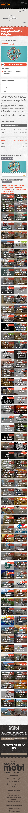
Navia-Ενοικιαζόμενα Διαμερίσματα (7, 529)
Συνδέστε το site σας (14, 795)
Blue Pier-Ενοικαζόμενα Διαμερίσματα (7, 547)
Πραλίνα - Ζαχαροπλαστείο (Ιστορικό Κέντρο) (7, 428)
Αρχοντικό (8, 91)
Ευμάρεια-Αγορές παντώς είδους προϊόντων (21, 474)
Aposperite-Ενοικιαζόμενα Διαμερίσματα (7, 364)
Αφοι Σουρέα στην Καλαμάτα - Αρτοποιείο (8, 382)
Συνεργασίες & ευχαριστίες (13, 797)
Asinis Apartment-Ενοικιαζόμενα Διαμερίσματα (21, 437)
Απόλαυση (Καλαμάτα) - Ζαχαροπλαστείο (20, 382)
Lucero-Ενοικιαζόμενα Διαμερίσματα (20, 236)
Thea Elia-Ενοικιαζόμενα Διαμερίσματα (20, 713)
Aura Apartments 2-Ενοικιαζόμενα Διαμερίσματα (21, 602)
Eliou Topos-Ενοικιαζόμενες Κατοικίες (7, 703)
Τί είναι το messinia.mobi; (14, 793)
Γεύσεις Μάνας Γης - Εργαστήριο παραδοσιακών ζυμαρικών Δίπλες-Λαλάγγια (20, 536)
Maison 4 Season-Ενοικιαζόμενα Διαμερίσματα (7, 612)
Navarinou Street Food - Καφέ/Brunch (7, 630)
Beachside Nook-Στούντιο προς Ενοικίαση (21, 612)
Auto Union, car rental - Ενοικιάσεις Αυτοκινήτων (20, 648)
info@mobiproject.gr (15, 784)
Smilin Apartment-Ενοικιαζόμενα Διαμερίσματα (8, 226)
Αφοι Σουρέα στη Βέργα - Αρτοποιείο (7, 648)
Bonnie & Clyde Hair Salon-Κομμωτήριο (21, 355)
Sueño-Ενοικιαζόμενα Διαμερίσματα (7, 236)
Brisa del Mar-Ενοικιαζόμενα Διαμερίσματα (7, 685)
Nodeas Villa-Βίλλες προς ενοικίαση (21, 703)
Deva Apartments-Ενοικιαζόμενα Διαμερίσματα (8, 309)
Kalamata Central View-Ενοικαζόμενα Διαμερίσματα (20, 272)
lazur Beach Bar (20, 586)
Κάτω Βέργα (8, 85)
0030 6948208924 (15, 811)
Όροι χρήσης (14, 799)
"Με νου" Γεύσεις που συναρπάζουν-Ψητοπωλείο (20, 685)
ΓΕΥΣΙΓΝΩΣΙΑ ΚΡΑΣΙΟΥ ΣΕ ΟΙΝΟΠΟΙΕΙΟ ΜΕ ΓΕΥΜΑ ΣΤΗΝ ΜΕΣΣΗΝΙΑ (20, 692)
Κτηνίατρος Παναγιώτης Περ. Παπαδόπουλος (20, 346)
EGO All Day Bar (21, 632)
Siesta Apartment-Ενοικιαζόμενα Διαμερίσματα (21, 226)
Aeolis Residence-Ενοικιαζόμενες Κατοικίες (21, 492)
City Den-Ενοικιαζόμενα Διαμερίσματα (20, 217)
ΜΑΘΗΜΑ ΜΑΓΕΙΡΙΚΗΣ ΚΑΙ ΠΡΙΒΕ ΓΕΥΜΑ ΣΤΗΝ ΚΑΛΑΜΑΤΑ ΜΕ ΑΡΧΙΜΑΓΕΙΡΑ (7, 206)
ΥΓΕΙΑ (9, 40)
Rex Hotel (7, 320)
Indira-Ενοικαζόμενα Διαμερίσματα (20, 547)
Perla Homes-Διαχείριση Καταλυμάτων (7, 272)
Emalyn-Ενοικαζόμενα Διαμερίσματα (7, 584)
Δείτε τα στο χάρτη (8, 158)
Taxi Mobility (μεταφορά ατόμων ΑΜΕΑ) (20, 254)
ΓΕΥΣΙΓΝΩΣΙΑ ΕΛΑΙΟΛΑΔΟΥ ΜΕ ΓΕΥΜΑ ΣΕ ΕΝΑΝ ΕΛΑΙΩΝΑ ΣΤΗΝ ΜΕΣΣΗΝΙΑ (20, 261)
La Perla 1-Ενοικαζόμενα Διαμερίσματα (7, 281)
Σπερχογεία (8, 87)
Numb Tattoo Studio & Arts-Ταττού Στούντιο (7, 437)
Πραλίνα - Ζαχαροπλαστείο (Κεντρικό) (21, 208)
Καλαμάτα (8, 83)
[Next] (25, 155)
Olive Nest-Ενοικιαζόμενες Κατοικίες (7, 639)
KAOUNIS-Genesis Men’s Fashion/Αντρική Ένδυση (8, 355)
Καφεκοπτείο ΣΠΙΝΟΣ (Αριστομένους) (7, 336)
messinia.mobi (4, 40)
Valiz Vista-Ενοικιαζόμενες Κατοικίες (7, 667)
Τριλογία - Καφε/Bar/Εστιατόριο (20, 621)
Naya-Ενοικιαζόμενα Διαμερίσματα (20, 557)
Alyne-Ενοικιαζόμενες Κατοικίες (20, 336)
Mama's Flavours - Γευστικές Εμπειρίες (21, 300)
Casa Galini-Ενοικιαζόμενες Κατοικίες (7, 447)
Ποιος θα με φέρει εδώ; (15, 64)
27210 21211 (7, 73)
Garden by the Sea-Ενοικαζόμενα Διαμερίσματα (8, 602)
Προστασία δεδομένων (13, 801)
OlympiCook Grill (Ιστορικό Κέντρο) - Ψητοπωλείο (20, 447)
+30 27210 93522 (15, 781)
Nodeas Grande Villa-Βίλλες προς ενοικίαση (7, 713)
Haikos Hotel (7, 577)
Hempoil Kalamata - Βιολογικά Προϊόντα (21, 419)
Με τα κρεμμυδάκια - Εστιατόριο (7, 456)
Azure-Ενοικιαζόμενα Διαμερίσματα (7, 483)
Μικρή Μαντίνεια (10, 89)
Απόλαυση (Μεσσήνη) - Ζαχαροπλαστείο (7, 694)
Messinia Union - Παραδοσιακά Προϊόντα (7, 254)
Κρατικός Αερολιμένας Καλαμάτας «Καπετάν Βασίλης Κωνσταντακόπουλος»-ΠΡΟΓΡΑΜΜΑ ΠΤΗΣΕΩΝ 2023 (8, 672)
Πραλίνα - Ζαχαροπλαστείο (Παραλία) (21, 520)
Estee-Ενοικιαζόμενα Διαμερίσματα (20, 483)
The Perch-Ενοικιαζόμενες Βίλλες (20, 657)
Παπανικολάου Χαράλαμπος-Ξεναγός (7, 245)
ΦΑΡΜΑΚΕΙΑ (13, 40)
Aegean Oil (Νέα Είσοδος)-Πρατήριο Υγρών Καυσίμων (20, 327)
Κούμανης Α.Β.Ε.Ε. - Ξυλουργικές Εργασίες (21, 291)
